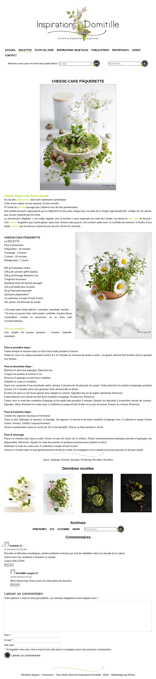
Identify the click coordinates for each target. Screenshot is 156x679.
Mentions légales (30, 675)
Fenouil (65, 459)
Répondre (9, 565)
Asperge (55, 459)
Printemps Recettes (91, 459)
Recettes (108, 459)
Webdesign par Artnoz (123, 675)
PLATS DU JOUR (44, 50)
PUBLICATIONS (100, 50)
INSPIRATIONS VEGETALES (72, 50)
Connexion (47, 675)
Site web (9, 645)
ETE (52, 529)
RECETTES (25, 50)
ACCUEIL (10, 50)
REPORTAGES (120, 50)
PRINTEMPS (39, 529)
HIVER (76, 529)
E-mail (8, 640)
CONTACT (11, 55)
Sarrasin (75, 459)
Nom (7, 635)
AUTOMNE (63, 529)
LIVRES (136, 50)
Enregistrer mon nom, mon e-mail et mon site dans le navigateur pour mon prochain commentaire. (59, 649)
